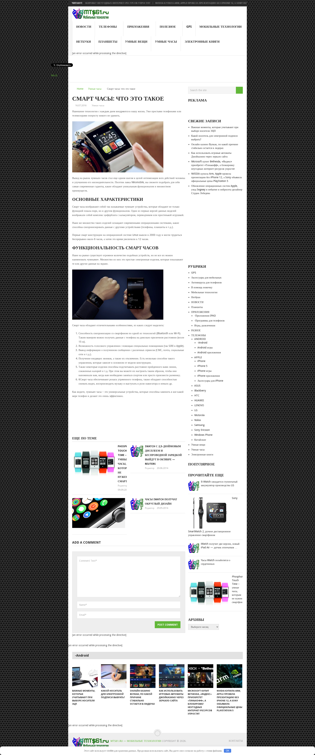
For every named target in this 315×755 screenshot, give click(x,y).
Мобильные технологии (220, 26)
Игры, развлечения (204, 325)
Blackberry (200, 390)
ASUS (197, 385)
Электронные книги (202, 41)
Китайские (200, 439)
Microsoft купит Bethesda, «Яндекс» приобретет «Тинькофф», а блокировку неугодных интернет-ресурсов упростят (213, 165)
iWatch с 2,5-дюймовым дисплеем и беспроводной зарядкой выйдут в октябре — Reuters (163, 455)
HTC (196, 395)
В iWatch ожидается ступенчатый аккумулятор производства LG (219, 483)
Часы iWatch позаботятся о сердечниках (215, 562)
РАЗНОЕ (196, 330)
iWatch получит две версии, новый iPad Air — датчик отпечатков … (220, 545)
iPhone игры (204, 370)
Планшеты (107, 41)
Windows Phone (203, 434)
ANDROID (200, 338)
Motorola (199, 415)
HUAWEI (199, 400)
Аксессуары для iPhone (210, 380)
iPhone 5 (202, 365)
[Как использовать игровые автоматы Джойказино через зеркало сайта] (171, 676)
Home (80, 88)
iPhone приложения (208, 375)
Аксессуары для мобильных (206, 277)
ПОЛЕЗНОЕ (168, 26)
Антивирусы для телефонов (206, 282)
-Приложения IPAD (205, 315)
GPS (189, 26)
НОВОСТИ (83, 26)
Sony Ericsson (202, 429)
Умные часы (166, 41)
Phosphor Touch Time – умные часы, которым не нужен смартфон (125, 464)
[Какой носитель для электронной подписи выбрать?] (114, 676)
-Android (202, 342)
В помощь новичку (201, 287)
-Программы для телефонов (209, 320)
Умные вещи (136, 41)
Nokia (197, 420)
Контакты (236, 740)
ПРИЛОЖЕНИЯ (138, 26)
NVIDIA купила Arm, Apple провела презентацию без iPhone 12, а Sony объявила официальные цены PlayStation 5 (207, 3)
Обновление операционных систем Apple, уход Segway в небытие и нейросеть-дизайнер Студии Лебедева (216, 189)
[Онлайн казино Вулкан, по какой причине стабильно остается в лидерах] (142, 676)
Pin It (54, 75)
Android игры (205, 347)
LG (195, 410)
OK (227, 750)
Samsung (199, 425)
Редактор (122, 485)
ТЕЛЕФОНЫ (108, 26)
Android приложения (209, 352)
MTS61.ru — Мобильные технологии (135, 741)
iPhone (201, 361)
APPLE (198, 357)
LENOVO (199, 405)
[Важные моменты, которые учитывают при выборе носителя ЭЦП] (85, 676)
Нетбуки (83, 41)
